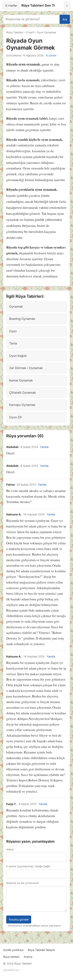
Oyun (13, 331)
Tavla (13, 343)
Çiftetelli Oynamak (22, 392)
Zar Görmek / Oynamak (26, 368)
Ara (64, 19)
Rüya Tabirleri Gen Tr (38, 5)
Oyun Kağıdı (18, 356)
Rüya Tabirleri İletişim (41, 950)
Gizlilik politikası (13, 950)
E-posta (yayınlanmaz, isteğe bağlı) (28, 866)
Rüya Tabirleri (14, 32)
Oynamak (16, 306)
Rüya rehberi (11, 956)
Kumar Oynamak (21, 380)
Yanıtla (44, 447)
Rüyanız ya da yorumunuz (22, 883)
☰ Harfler (11, 5)
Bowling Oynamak (22, 319)
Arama (28, 956)
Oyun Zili (15, 417)
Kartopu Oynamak (22, 405)
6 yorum (51, 55)
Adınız (10, 849)
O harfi (30, 32)
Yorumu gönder (19, 919)
